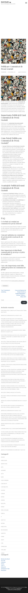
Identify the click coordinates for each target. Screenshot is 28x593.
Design (2, 496)
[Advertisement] (14, 20)
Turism (2, 553)
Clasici (2, 563)
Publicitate (4, 526)
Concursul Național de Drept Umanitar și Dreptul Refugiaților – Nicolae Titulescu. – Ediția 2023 (20, 293)
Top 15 (2, 565)
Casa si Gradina (4, 480)
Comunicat (5, 285)
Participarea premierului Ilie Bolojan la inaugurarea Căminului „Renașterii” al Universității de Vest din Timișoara (14, 337)
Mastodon (3, 570)
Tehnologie (4, 546)
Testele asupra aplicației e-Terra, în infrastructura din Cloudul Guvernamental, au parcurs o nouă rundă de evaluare (13, 433)
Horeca (3, 513)
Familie (2, 506)
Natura (3, 523)
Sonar (2, 536)
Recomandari (23, 72)
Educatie (3, 503)
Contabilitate (4, 486)
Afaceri (3, 457)
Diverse (3, 500)
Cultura (3, 490)
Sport (2, 539)
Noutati (4, 72)
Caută (2, 300)
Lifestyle (3, 520)
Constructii (4, 483)
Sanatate (3, 533)
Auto (2, 473)
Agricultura (4, 460)
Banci (2, 477)
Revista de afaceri (5, 559)
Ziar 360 (3, 560)
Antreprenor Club (5, 568)
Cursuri (3, 493)
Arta (2, 467)
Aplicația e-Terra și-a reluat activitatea (11, 392)
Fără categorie (4, 510)
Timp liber (3, 549)
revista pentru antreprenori (17, 280)
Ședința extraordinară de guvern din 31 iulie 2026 (13, 449)
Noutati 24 (6, 2)
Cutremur (3, 562)
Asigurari (3, 470)
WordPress (19, 588)
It (1, 516)
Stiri (2, 543)
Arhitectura (4, 463)
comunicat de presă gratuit (16, 123)
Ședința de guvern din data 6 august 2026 (11, 410)
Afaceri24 (3, 567)
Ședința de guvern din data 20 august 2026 (11, 315)
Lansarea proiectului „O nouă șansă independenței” (13, 428)
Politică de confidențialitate (14, 589)
